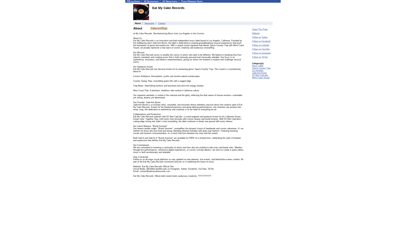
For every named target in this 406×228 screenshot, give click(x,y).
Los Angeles (257, 70)
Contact (161, 23)
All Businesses (151, 1)
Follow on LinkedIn (260, 45)
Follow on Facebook (261, 41)
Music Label (257, 66)
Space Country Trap (261, 68)
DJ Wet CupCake (260, 75)
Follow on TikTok (260, 57)
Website (256, 33)
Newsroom (149, 23)
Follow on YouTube (261, 49)
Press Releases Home (192, 1)
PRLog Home (133, 1)
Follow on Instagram (261, 53)
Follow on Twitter (260, 37)
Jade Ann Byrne (259, 73)
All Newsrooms (169, 1)
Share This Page (260, 29)
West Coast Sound (260, 77)
